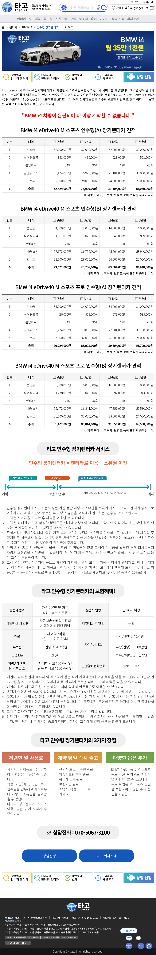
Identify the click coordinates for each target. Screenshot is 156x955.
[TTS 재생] (106, 8)
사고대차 (35, 18)
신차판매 (61, 18)
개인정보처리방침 (13, 920)
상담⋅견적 (117, 18)
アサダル (46, 937)
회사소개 (133, 18)
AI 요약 (69, 27)
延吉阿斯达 (34, 937)
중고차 (48, 18)
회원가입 (148, 2)
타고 (63, 937)
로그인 (134, 2)
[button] (98, 7)
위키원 (56, 937)
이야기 (104, 18)
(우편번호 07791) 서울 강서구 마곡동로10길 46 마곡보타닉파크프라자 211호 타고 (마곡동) (55, 932)
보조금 (83, 18)
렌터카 (21, 18)
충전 (94, 18)
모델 (73, 18)
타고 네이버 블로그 (18, 943)
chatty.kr (72, 937)
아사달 (8, 937)
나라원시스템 (20, 937)
